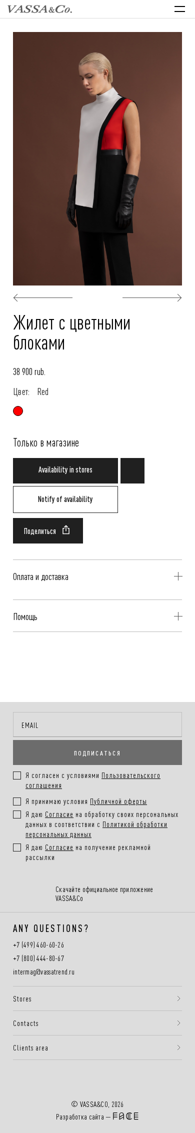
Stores (22, 998)
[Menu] (180, 9)
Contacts (25, 1023)
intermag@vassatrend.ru (43, 972)
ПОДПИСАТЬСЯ (97, 752)
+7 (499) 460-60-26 (38, 944)
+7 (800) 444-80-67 (38, 958)
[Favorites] (115, 8)
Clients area (30, 1048)
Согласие (59, 813)
